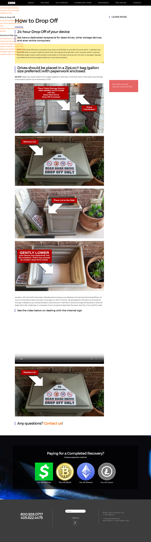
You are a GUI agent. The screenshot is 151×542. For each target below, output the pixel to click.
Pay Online (121, 3)
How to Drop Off (36, 20)
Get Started (62, 3)
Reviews (45, 3)
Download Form (83, 3)
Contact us (53, 423)
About (31, 3)
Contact (137, 3)
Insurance (103, 3)
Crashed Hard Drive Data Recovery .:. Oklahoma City (11, 3)
